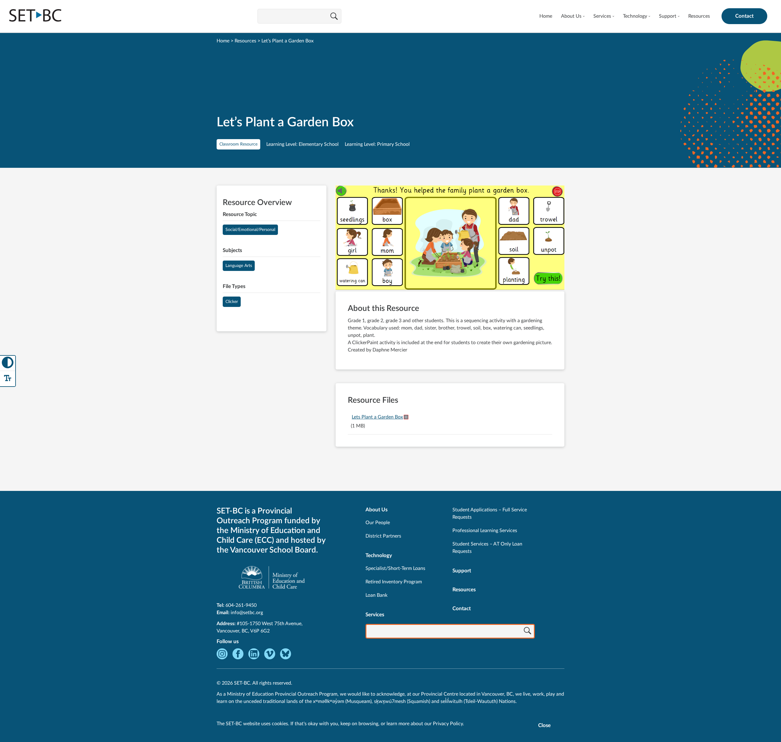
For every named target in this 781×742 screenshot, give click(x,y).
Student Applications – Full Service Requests (489, 513)
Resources (699, 16)
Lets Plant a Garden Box (377, 417)
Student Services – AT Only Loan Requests (487, 548)
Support (667, 16)
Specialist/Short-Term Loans (395, 568)
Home (545, 16)
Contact (744, 16)
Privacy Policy (448, 723)
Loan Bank (376, 595)
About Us (571, 16)
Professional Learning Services (484, 530)
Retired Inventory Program (393, 581)
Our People (377, 522)
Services (602, 16)
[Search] (334, 17)
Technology (635, 16)
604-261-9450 (241, 605)
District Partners (383, 536)
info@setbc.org (247, 612)
